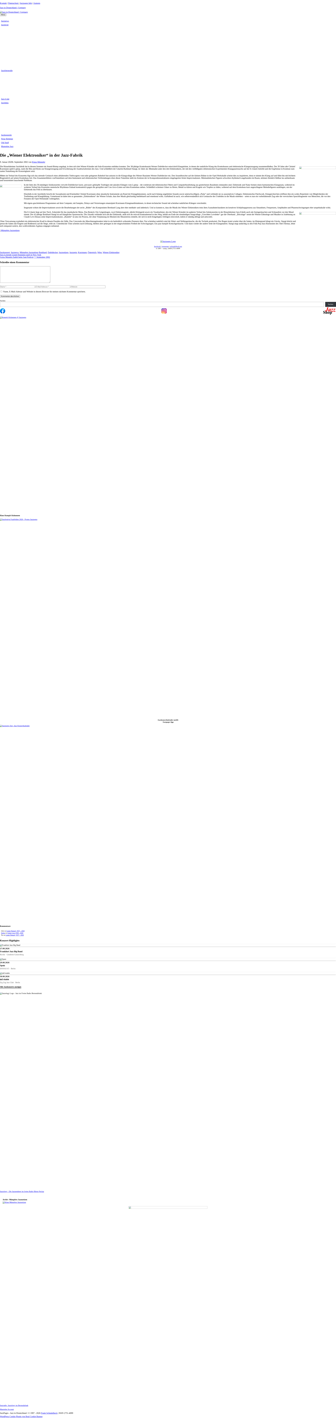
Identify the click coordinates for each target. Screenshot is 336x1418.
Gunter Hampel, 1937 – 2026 (15, 931)
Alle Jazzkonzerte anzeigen (10, 987)
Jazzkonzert (5, 252)
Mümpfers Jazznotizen (10, 230)
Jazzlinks (5, 103)
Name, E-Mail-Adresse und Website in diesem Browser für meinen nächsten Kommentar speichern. (44, 291)
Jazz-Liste (5, 99)
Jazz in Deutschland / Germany (13, 8)
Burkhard (43, 252)
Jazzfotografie (7, 70)
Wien (99, 252)
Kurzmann (82, 252)
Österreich (92, 252)
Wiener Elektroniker (111, 252)
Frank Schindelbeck (49, 1413)
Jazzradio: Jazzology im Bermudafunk (14, 1405)
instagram (165, 246)
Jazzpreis (73, 252)
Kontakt (3, 3)
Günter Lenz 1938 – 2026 (15, 933)
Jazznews (5, 21)
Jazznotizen (63, 252)
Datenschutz (13, 3)
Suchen (2, 301)
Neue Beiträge (7, 139)
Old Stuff (5, 143)
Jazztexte (5, 25)
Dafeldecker (53, 252)
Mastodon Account (7, 1409)
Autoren (36, 3)
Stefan (3, 933)
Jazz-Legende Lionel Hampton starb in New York (20, 255)
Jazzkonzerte (6, 135)
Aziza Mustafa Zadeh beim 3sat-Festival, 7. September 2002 (25, 257)
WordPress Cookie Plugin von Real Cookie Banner (21, 1416)
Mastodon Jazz (7, 146)
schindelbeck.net (176, 246)
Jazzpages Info (26, 3)
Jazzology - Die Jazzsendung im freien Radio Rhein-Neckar (22, 1191)
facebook (157, 246)
